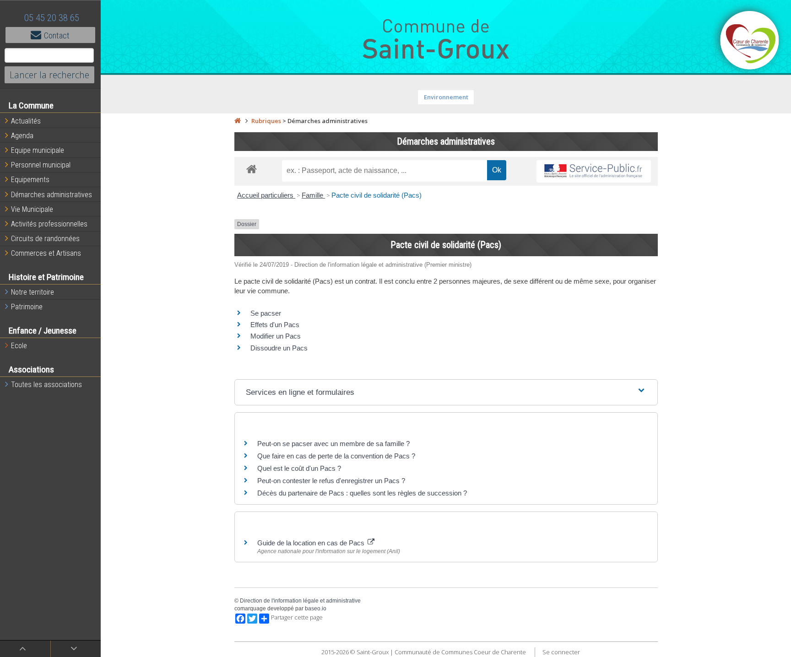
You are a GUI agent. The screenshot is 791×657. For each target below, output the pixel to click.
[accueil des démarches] (251, 168)
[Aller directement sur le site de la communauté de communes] (750, 41)
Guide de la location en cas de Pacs (311, 543)
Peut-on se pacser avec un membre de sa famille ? (333, 443)
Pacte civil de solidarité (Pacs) (376, 195)
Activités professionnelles (49, 224)
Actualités (26, 121)
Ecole (19, 345)
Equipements (30, 179)
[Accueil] (237, 121)
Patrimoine (27, 306)
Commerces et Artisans (46, 253)
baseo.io (315, 608)
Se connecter (561, 652)
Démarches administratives (51, 194)
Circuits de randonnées (45, 238)
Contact (57, 35)
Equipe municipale (37, 150)
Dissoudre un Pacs (279, 348)
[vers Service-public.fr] (593, 171)
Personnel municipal (40, 165)
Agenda (22, 135)
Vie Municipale (32, 209)
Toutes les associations (46, 384)
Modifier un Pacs (275, 336)
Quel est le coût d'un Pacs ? (299, 468)
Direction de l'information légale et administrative (300, 601)
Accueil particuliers (266, 195)
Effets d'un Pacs (274, 324)
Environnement (446, 97)
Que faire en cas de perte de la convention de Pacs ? (336, 456)
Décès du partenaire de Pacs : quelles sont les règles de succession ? (362, 493)
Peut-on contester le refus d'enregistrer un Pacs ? (331, 481)
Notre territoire (32, 292)
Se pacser (265, 313)
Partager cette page (297, 617)
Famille (313, 195)
